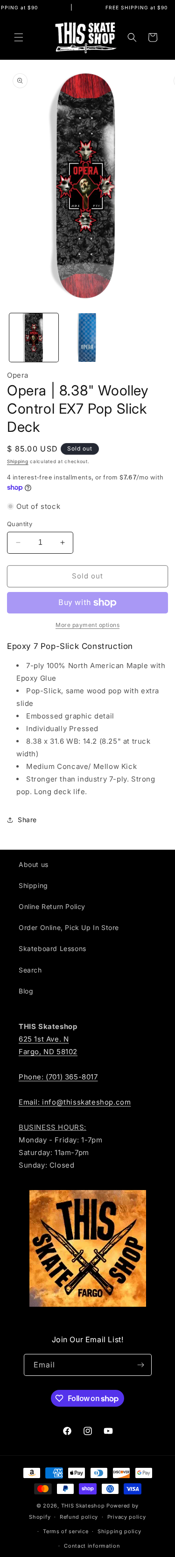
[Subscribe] (141, 1365)
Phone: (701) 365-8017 (58, 1076)
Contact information (92, 1546)
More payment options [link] (87, 624)
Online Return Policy (52, 906)
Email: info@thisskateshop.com (75, 1102)
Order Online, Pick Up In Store (69, 927)
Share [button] (27, 820)
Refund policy (79, 1517)
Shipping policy (119, 1531)
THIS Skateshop (83, 1505)
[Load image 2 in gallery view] (87, 337)
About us (34, 864)
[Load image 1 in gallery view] (33, 337)
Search (30, 970)
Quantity (19, 524)
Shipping (17, 461)
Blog (26, 991)
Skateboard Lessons (52, 948)
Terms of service (65, 1531)
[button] (18, 37)
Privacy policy (126, 1517)
